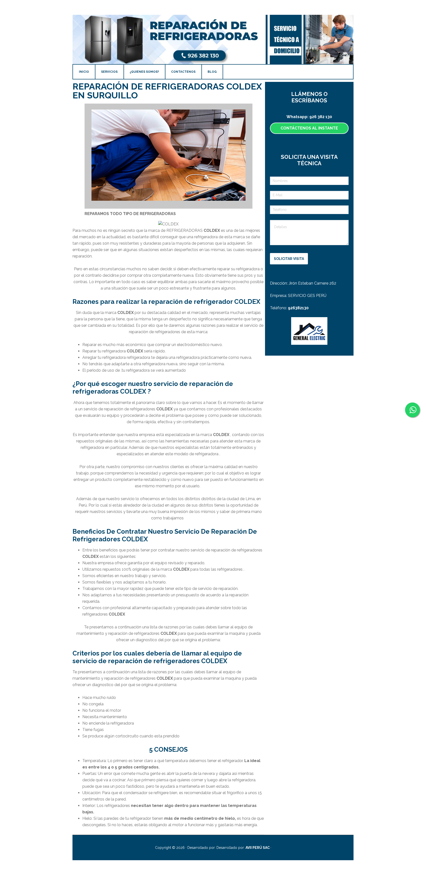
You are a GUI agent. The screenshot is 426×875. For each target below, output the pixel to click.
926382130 (298, 308)
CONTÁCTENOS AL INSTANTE (309, 128)
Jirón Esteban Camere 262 (312, 283)
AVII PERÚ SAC (258, 848)
